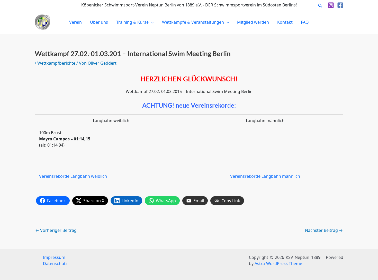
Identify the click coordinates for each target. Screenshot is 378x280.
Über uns (99, 22)
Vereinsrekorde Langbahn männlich (265, 176)
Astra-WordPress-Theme (278, 263)
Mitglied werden (253, 22)
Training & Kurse (132, 22)
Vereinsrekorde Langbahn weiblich (73, 176)
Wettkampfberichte (56, 63)
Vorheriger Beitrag (56, 230)
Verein (75, 22)
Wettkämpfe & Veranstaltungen (193, 22)
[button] (320, 5)
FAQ (305, 22)
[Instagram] (331, 5)
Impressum (54, 257)
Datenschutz (55, 263)
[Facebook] (340, 5)
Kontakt (285, 22)
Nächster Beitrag (324, 230)
